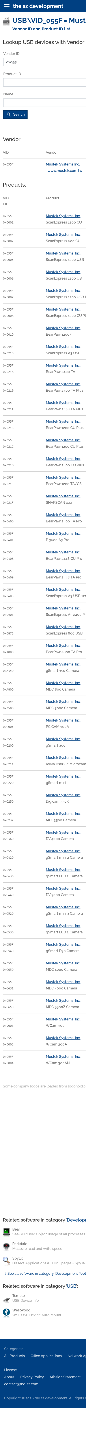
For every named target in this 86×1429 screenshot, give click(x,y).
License (10, 1370)
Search (15, 114)
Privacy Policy (32, 1377)
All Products (14, 1356)
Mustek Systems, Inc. (63, 216)
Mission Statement (65, 1377)
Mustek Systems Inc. (63, 164)
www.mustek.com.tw (65, 171)
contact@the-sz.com (21, 1384)
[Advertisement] (43, 1153)
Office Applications (46, 1356)
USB (71, 1286)
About (9, 1377)
